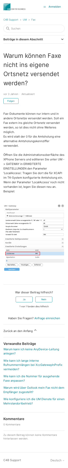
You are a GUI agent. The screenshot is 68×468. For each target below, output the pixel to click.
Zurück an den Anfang (18, 331)
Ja (24, 299)
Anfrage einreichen (47, 318)
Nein (43, 299)
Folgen (11, 100)
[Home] (14, 6)
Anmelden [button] (55, 6)
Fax (33, 19)
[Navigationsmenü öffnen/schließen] (44, 6)
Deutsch (56, 460)
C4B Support (10, 19)
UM (25, 19)
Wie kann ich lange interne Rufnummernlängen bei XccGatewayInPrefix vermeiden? (32, 365)
